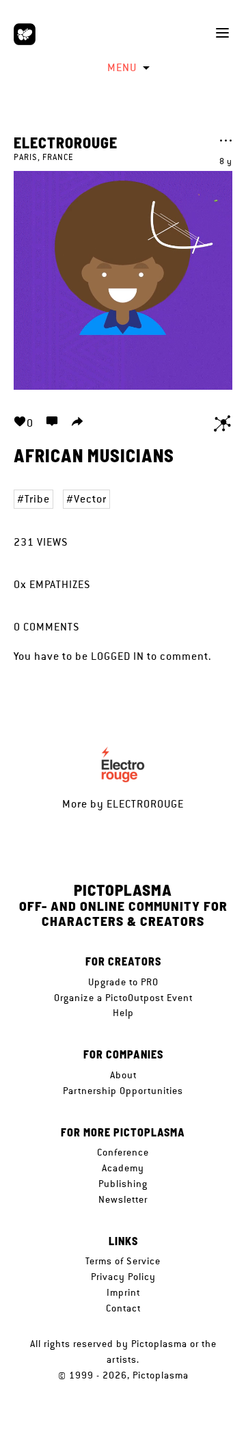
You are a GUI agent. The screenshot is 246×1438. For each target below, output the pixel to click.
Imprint (123, 1292)
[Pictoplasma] (25, 34)
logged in (117, 656)
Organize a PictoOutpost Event (123, 997)
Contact (123, 1308)
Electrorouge (66, 142)
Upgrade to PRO (123, 982)
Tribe (37, 499)
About (123, 1075)
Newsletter (123, 1199)
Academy (123, 1168)
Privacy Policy (123, 1276)
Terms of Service (123, 1261)
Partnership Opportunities (123, 1090)
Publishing (123, 1183)
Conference (123, 1152)
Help (123, 1013)
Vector (90, 499)
